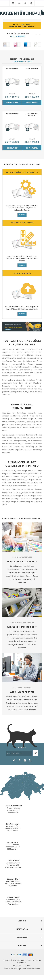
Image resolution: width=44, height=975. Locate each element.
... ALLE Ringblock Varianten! (32, 114)
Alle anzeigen (18, 36)
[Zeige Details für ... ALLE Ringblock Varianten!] (31, 126)
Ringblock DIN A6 (12, 68)
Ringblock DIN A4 (12, 113)
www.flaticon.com (33, 968)
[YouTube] (25, 760)
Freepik (18, 968)
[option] (9, 44)
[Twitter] (13, 760)
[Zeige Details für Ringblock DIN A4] (12, 126)
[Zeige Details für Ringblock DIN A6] (12, 81)
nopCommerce (27, 965)
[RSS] (30, 760)
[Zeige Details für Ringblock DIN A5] (31, 81)
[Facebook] (19, 760)
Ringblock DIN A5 (32, 68)
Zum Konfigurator (22, 61)
